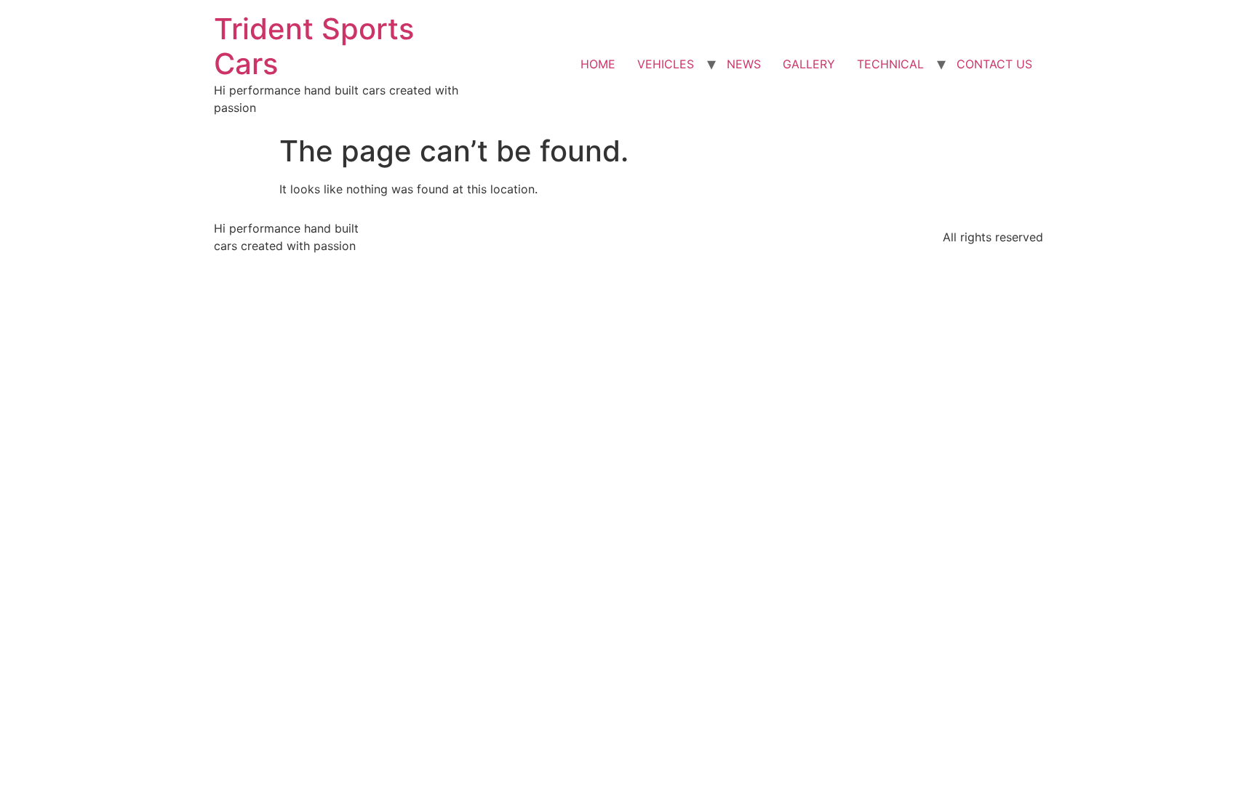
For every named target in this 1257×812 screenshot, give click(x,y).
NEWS (744, 64)
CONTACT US (994, 64)
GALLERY (809, 64)
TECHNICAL (890, 64)
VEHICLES (665, 64)
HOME (597, 64)
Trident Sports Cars (314, 46)
